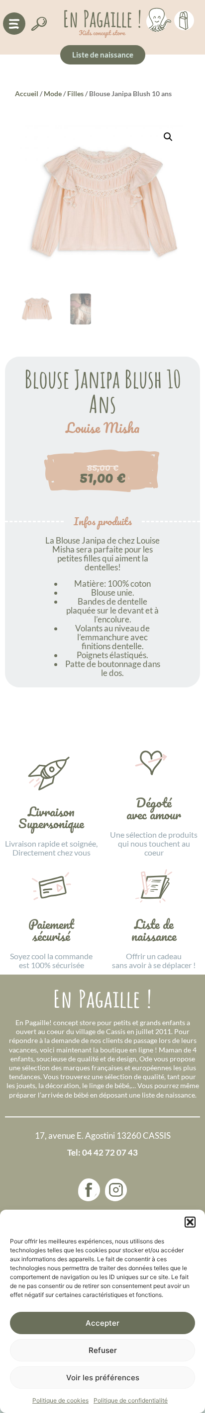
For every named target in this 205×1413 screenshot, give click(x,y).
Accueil (26, 93)
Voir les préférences (102, 1377)
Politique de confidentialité (131, 1400)
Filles (75, 93)
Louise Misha (102, 428)
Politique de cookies (60, 1400)
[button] (190, 1222)
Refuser (103, 1350)
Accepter (102, 1323)
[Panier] (184, 18)
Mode (53, 93)
